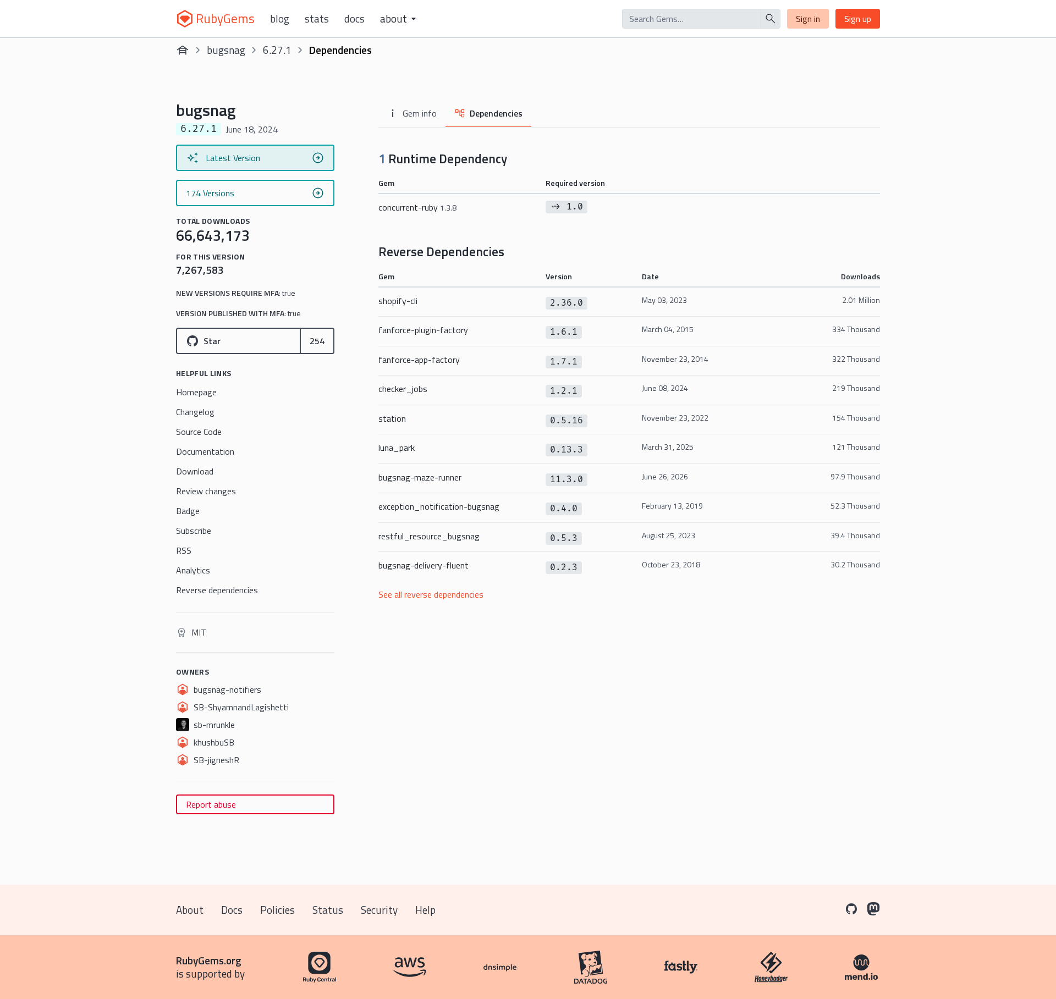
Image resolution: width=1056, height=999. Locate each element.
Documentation (205, 451)
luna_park (396, 447)
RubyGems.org (208, 960)
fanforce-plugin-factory (423, 329)
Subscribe (193, 530)
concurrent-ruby (417, 207)
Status (327, 910)
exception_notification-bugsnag (438, 506)
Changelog (195, 411)
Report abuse (211, 804)
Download (194, 471)
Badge (188, 510)
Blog (279, 18)
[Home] (182, 50)
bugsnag (226, 50)
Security (379, 910)
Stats (317, 18)
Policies (277, 910)
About (190, 910)
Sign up (857, 18)
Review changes (206, 491)
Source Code (199, 431)
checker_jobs (402, 388)
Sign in (808, 18)
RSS (183, 550)
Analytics (193, 570)
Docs (354, 18)
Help (425, 910)
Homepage (196, 392)
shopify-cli (397, 300)
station (392, 418)
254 (317, 340)
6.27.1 (277, 50)
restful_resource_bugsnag (429, 536)
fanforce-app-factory (419, 359)
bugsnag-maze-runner (419, 477)
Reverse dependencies (217, 590)
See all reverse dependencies (430, 594)
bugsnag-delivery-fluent (423, 565)
